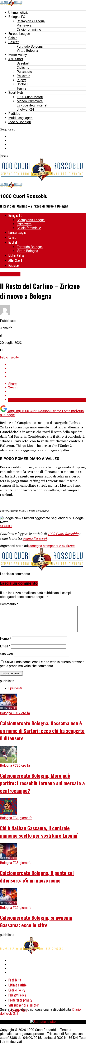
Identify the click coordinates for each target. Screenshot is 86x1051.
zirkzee (69, 546)
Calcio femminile (29, 30)
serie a (59, 546)
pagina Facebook (35, 538)
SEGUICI (6, 526)
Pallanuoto (24, 72)
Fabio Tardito (9, 357)
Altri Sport (15, 59)
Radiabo (14, 114)
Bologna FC (16, 17)
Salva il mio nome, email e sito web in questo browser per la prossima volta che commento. (42, 664)
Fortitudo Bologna (30, 46)
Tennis (21, 88)
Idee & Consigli (19, 122)
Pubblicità (14, 980)
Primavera (24, 25)
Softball (22, 84)
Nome (5, 639)
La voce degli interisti (32, 105)
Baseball (23, 63)
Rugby (21, 80)
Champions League (31, 21)
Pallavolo (23, 76)
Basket (13, 42)
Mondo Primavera (30, 101)
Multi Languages (20, 118)
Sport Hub (15, 93)
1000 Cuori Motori (30, 97)
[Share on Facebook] (47, 365)
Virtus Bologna (27, 51)
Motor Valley (17, 55)
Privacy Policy (17, 995)
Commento (9, 604)
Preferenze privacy (20, 1000)
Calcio (12, 38)
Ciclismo (23, 68)
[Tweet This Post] (47, 369)
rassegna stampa (41, 546)
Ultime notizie (18, 13)
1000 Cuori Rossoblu (63, 533)
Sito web (6, 654)
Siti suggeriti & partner (23, 1005)
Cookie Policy (16, 990)
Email (5, 646)
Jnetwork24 (25, 109)
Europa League (19, 34)
